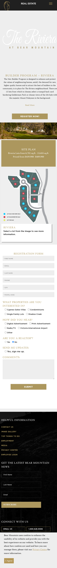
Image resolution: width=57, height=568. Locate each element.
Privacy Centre (40, 550)
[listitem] (19, 194)
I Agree (8, 561)
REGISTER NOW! (29, 116)
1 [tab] (30, 131)
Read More (29, 105)
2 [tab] (32, 131)
